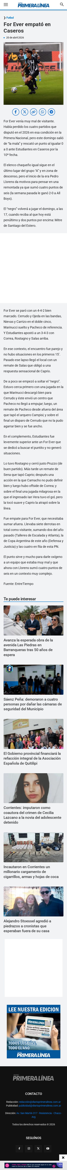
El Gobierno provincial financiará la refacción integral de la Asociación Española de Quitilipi (32, 758)
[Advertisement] (33, 268)
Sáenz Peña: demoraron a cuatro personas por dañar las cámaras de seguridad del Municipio (33, 704)
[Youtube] (47, 1148)
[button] (8, 5)
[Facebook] (19, 1148)
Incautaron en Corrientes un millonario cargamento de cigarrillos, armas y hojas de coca (31, 872)
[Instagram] (28, 1148)
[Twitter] (38, 1148)
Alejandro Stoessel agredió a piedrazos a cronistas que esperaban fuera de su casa (27, 926)
